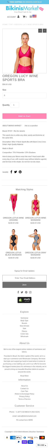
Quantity (6, 105)
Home (4, 24)
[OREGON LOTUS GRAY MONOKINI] (35, 239)
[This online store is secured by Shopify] (24, 302)
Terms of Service (24, 399)
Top (11, 24)
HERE (30, 420)
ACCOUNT (11, 17)
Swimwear (24, 318)
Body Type (24, 321)
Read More (24, 376)
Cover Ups (24, 334)
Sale (24, 328)
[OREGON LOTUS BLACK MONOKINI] (13, 239)
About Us (24, 386)
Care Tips (24, 391)
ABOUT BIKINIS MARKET (11, 126)
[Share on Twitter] (15, 172)
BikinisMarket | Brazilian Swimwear (31, 432)
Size (4, 90)
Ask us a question (31, 126)
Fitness (24, 331)
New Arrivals (24, 326)
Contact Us (24, 388)
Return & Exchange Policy (24, 394)
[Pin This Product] (20, 172)
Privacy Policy (24, 396)
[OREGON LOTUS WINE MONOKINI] (35, 204)
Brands (24, 323)
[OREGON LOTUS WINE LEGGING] (13, 204)
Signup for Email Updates (24, 271)
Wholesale (24, 336)
